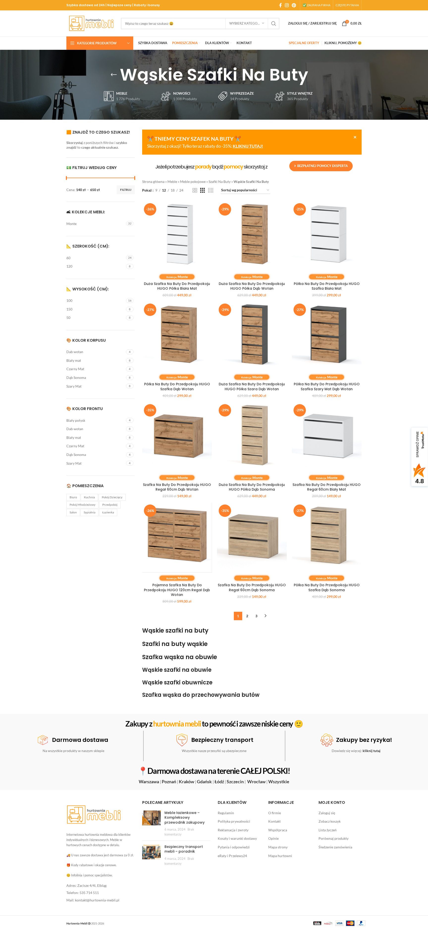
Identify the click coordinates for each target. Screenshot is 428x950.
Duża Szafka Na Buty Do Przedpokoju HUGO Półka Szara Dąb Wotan (252, 386)
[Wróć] (113, 75)
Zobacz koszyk (330, 821)
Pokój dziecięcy (112, 497)
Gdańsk (204, 781)
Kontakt (274, 821)
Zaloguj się (327, 813)
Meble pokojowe (193, 181)
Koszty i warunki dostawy (237, 838)
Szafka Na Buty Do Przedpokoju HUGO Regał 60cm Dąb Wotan (177, 487)
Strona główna (153, 181)
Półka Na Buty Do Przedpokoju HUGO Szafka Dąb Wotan (177, 386)
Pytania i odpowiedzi (234, 847)
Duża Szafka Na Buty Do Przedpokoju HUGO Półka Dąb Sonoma (252, 487)
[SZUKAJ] (273, 23)
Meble (172, 181)
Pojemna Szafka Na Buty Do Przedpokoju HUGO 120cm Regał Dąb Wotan (177, 590)
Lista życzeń (328, 830)
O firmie (274, 813)
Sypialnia (89, 512)
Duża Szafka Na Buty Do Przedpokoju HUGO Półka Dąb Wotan (252, 286)
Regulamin (226, 813)
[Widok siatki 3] (202, 190)
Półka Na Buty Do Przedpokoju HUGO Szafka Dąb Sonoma (327, 587)
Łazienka (108, 512)
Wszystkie (278, 781)
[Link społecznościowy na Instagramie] (286, 5)
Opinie (273, 838)
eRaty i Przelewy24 (232, 856)
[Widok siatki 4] (210, 190)
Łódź (219, 781)
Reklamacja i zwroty (233, 830)
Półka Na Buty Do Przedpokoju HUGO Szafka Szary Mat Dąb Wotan (327, 386)
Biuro (73, 497)
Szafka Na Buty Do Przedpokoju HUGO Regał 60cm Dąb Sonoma (252, 587)
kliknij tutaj (371, 751)
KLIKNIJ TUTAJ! (248, 146)
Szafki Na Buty (220, 181)
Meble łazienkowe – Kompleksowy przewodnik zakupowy (184, 817)
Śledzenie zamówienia (335, 847)
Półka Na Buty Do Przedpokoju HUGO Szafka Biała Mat (327, 286)
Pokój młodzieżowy (82, 504)
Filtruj (125, 190)
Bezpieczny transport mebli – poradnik (183, 849)
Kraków (186, 781)
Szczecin (235, 781)
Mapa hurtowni (280, 856)
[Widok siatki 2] (194, 190)
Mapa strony (278, 847)
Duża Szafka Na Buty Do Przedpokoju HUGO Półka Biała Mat (177, 286)
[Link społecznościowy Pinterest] (293, 5)
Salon (73, 512)
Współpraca (277, 830)
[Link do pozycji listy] (100, 885)
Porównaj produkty (333, 838)
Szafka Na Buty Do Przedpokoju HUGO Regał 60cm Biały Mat (327, 487)
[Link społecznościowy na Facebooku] (280, 5)
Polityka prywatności (234, 821)
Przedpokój (109, 504)
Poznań (169, 781)
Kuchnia (89, 497)
